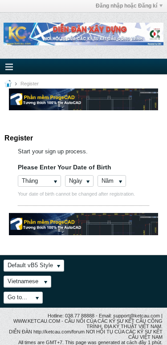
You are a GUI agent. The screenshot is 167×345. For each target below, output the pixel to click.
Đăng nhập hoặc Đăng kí (126, 6)
